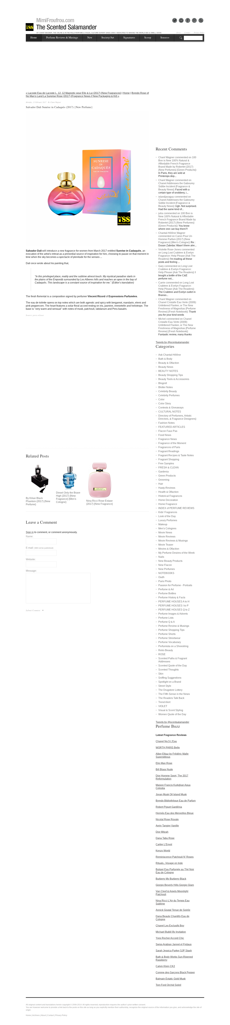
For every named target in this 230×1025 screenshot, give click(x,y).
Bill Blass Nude (164, 769)
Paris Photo (164, 581)
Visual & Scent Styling (170, 710)
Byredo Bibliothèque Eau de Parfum (176, 800)
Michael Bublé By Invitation (171, 932)
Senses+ (164, 37)
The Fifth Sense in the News (174, 694)
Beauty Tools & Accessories (173, 379)
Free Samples (166, 463)
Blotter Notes (165, 387)
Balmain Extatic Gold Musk (171, 978)
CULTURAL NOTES (169, 411)
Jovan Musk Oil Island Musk (171, 794)
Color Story (164, 403)
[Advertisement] (115, 7)
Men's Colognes (167, 528)
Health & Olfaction (168, 492)
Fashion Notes (166, 423)
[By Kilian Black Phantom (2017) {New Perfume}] (39, 479)
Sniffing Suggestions (169, 677)
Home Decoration (168, 500)
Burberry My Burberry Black (171, 878)
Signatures (129, 37)
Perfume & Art (166, 589)
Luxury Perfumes (167, 520)
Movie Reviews (166, 536)
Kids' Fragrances (167, 512)
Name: (29, 536)
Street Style (164, 686)
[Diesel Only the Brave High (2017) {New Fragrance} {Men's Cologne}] (69, 476)
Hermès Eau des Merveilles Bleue (175, 813)
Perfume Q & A (166, 621)
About (178, 32)
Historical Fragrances (170, 496)
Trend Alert (164, 702)
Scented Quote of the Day (172, 665)
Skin (160, 673)
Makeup (162, 524)
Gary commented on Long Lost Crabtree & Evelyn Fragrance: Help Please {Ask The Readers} (176, 269)
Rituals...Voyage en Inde (169, 863)
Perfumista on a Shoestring (173, 646)
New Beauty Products (170, 561)
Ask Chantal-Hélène (169, 354)
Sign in (30, 532)
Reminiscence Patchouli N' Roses (175, 857)
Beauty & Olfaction (168, 363)
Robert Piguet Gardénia (169, 807)
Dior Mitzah (162, 832)
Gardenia (163, 471)
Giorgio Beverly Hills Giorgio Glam (175, 885)
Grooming (163, 479)
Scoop (147, 37)
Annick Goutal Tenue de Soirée (173, 910)
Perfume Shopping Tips (171, 630)
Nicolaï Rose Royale (167, 819)
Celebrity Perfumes (169, 395)
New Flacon (165, 565)
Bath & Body (165, 358)
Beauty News (165, 367)
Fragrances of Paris (169, 447)
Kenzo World (163, 850)
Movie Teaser (165, 544)
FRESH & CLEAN (168, 467)
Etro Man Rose (164, 763)
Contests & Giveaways (171, 407)
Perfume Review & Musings (173, 626)
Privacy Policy (199, 32)
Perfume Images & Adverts (173, 613)
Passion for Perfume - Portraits (175, 585)
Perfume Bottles (167, 593)
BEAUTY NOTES (168, 371)
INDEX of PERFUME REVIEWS (176, 508)
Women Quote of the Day (172, 714)
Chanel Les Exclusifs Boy (170, 925)
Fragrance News (167, 439)
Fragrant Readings (168, 451)
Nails (161, 557)
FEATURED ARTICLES (171, 427)
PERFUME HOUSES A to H (173, 601)
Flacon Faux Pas (167, 431)
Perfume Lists (166, 617)
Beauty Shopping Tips (170, 375)
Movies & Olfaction (168, 548)
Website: (31, 559)
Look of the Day (167, 516)
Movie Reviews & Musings (173, 540)
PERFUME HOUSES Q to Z (174, 609)
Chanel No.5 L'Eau (166, 741)
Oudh (161, 577)
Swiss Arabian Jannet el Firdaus (174, 944)
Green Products (167, 475)
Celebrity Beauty (167, 391)
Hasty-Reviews (166, 487)
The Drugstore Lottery (170, 690)
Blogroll (162, 383)
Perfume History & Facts (171, 597)
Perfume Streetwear (169, 638)
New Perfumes (166, 569)
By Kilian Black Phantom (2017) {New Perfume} (38, 501)
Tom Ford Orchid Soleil (168, 985)
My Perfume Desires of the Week (176, 552)
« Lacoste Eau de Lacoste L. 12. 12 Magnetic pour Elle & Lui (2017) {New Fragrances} (73, 93)
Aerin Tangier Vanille (167, 825)
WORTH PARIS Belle (168, 747)
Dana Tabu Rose (165, 838)
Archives (36, 1015)
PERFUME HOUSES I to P (173, 605)
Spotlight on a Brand (169, 681)
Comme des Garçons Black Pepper (175, 972)
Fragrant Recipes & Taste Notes (176, 455)
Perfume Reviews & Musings (62, 37)
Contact (187, 32)
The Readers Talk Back (171, 698)
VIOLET (162, 706)
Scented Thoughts (168, 669)
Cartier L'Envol (164, 844)
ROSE (162, 654)
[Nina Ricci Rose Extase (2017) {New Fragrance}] (99, 480)
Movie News (165, 532)
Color (161, 399)
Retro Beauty (165, 650)
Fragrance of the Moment (172, 443)
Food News (164, 435)
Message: (31, 570)
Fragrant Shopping (168, 459)
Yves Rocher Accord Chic (170, 938)
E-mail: (39, 547)
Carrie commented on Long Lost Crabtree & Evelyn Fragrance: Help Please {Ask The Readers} (176, 285)
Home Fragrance (167, 504)
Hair (160, 483)
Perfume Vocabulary (169, 642)
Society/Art (107, 37)
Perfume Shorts (167, 634)
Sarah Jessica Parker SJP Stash (174, 950)
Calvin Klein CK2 (165, 966)
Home (33, 37)
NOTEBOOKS (166, 573)
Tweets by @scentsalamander (172, 342)
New (89, 37)
